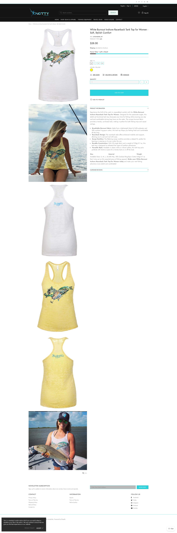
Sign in (129, 6)
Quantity (93, 79)
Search (113, 13)
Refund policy (73, 502)
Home (30, 24)
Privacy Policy (32, 498)
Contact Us (32, 507)
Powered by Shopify (59, 519)
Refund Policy (32, 505)
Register (123, 6)
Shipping (92, 48)
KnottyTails (39, 12)
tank (101, 39)
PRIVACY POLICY (29, 528)
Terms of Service (33, 500)
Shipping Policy (33, 502)
